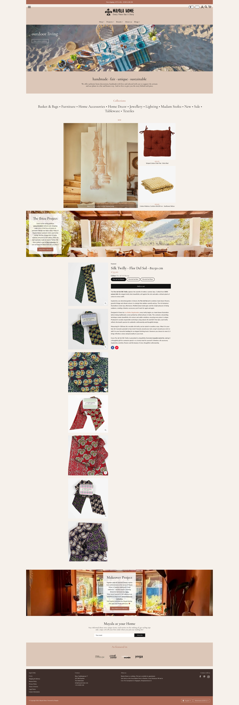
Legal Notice (32, 689)
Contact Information (34, 692)
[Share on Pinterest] (116, 347)
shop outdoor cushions (40, 41)
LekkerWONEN (38, 226)
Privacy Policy (33, 684)
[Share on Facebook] (112, 347)
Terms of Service (33, 686)
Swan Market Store (136, 678)
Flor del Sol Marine (118, 279)
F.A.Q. (31, 676)
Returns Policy (33, 681)
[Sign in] (202, 7)
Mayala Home (43, 700)
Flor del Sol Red (133, 279)
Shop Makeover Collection (119, 608)
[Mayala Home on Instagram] (208, 677)
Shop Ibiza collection (45, 249)
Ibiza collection (51, 242)
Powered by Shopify (53, 700)
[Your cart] (209, 7)
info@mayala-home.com (81, 683)
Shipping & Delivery (34, 679)
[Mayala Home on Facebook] (200, 677)
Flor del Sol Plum (147, 279)
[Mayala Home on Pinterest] (204, 677)
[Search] (206, 7)
